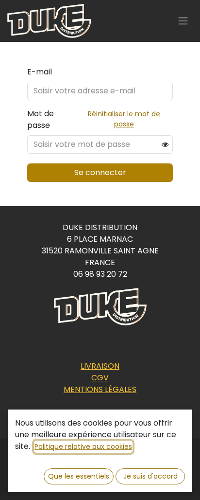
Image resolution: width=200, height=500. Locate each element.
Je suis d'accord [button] (150, 476)
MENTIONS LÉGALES (100, 389)
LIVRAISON (100, 366)
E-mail (39, 71)
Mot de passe (40, 119)
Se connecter (100, 172)
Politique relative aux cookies (83, 446)
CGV (100, 377)
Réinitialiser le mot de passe (124, 119)
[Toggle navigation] (183, 21)
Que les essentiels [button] (78, 476)
